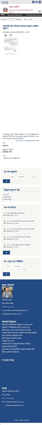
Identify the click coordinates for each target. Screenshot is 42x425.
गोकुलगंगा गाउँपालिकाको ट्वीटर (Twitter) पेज (16, 327)
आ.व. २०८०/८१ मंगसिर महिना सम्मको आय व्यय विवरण (17, 245)
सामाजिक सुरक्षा (7, 197)
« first (11, 176)
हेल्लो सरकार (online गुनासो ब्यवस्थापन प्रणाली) (16, 330)
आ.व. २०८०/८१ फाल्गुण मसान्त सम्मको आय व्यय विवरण (17, 237)
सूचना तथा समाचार (7, 149)
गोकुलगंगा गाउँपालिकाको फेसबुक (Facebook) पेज (17, 325)
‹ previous (10, 18)
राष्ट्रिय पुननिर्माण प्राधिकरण (10, 352)
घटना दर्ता (6, 194)
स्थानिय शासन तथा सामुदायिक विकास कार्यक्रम (16, 344)
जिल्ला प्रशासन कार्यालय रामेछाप (11, 338)
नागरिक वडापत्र (8, 199)
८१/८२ (4, 155)
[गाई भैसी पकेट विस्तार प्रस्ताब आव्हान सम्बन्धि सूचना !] (10, 44)
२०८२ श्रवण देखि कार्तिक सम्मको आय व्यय (14, 213)
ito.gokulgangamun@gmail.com (12, 314)
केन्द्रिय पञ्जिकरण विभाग (9, 346)
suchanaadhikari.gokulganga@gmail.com (15, 310)
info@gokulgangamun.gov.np (15, 402)
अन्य (6, 181)
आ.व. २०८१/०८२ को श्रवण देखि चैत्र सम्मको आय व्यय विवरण (19, 229)
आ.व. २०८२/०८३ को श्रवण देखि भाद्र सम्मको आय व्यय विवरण (19, 221)
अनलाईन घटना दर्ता (8, 341)
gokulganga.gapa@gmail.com (14, 405)
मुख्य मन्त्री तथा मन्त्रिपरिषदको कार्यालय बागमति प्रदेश (18, 349)
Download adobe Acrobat (25, 136)
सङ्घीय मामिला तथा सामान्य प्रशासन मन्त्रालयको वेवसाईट (19, 333)
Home (3, 19)
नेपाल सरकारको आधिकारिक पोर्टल (12, 335)
